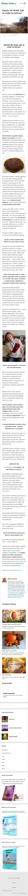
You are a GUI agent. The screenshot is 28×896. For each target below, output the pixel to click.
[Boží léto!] (5, 719)
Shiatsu (3, 765)
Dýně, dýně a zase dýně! (9, 651)
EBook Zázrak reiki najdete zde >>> (12, 570)
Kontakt (14, 882)
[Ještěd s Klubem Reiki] (5, 728)
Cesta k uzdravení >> (17, 597)
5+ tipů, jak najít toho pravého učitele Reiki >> (16, 592)
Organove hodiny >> (14, 593)
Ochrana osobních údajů (14, 878)
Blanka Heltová (8, 3)
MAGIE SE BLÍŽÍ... (13, 736)
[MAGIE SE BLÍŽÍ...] (5, 736)
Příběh (3, 759)
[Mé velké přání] (14, 665)
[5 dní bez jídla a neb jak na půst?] (14, 616)
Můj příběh (14, 887)
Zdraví (3, 768)
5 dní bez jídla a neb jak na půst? (11, 624)
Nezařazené (5, 750)
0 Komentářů (13, 35)
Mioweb (25, 893)
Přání (3, 756)
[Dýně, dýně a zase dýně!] (14, 640)
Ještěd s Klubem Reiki (15, 728)
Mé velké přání (6, 675)
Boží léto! (11, 719)
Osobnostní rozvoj (6, 753)
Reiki (3, 762)
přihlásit (5, 696)
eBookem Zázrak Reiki (16, 561)
